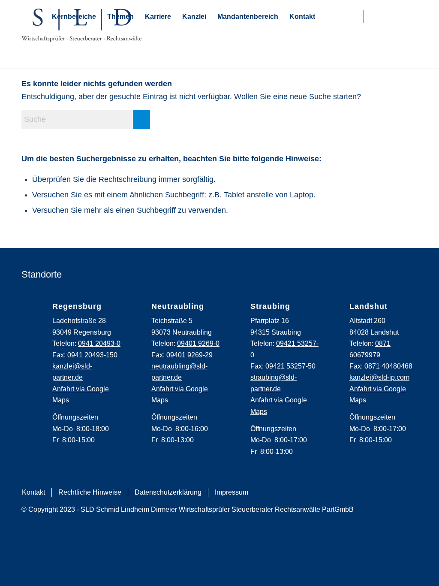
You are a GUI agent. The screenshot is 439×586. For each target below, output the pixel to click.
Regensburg (77, 306)
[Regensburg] (32, 312)
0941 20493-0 (99, 343)
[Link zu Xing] (411, 16)
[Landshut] (329, 312)
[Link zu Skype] (355, 16)
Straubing (270, 306)
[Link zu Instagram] (385, 16)
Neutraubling (177, 306)
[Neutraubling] (131, 312)
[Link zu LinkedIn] (398, 16)
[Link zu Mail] (344, 16)
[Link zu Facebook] (372, 16)
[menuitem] (33, 492)
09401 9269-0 (198, 343)
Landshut (368, 306)
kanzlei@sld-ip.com (379, 377)
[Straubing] (230, 312)
